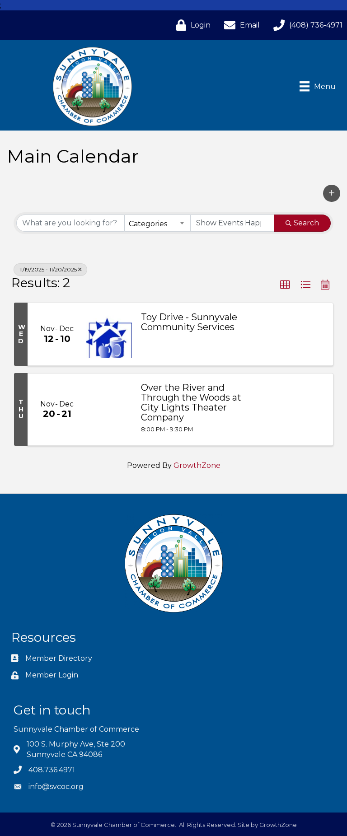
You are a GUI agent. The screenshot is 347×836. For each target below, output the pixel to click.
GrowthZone (197, 465)
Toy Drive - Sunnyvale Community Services (189, 322)
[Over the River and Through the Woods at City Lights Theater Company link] (109, 409)
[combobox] (157, 223)
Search (306, 223)
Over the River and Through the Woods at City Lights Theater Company (191, 402)
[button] (331, 193)
